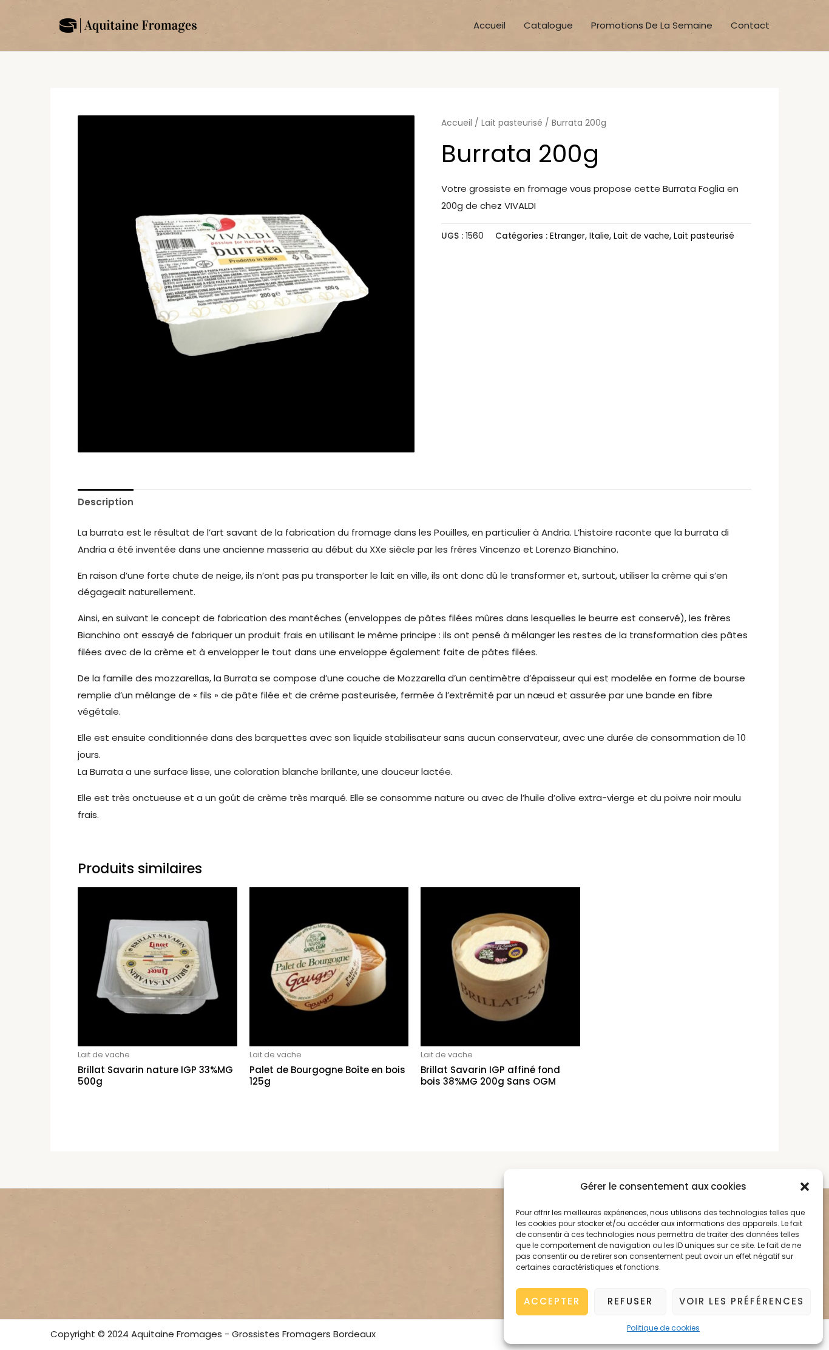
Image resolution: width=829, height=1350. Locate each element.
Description (106, 502)
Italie (599, 236)
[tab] (106, 502)
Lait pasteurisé (512, 123)
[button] (805, 1187)
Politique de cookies (663, 1328)
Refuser (630, 1301)
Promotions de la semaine (651, 25)
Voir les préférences (741, 1301)
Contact (750, 25)
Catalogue (548, 25)
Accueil (489, 25)
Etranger (567, 236)
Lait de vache (641, 236)
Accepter (552, 1301)
